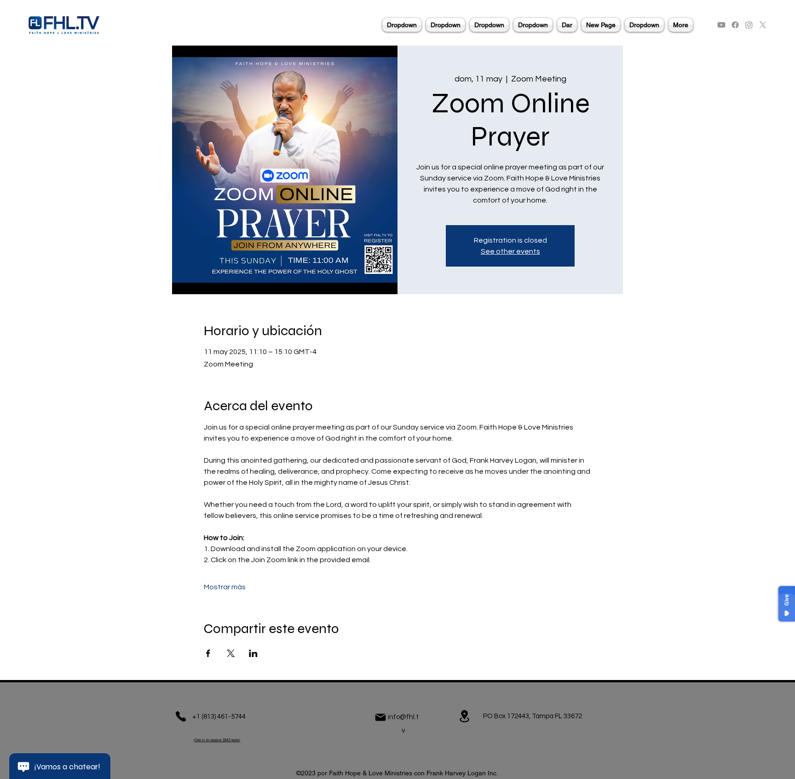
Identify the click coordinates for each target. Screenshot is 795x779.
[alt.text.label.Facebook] (735, 24)
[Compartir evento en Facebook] (208, 653)
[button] (402, 25)
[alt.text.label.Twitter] (762, 24)
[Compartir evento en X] (230, 653)
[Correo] (380, 717)
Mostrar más (225, 587)
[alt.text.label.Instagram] (749, 24)
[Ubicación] (464, 716)
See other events (510, 251)
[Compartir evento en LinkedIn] (253, 653)
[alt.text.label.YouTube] (721, 24)
